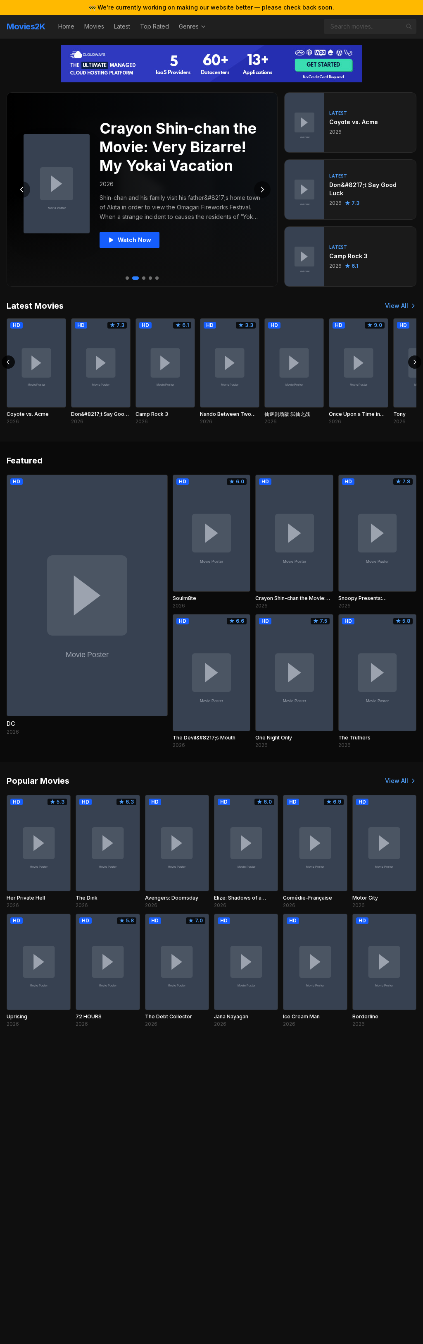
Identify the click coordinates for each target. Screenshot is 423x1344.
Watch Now (134, 239)
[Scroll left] (8, 362)
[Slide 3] (143, 278)
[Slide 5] (157, 278)
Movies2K (26, 26)
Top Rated (154, 26)
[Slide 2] (135, 278)
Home (66, 26)
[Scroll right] (414, 362)
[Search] (409, 26)
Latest (122, 26)
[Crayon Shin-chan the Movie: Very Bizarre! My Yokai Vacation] (57, 183)
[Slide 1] (127, 278)
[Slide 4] (150, 278)
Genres (189, 26)
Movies (94, 26)
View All (396, 305)
